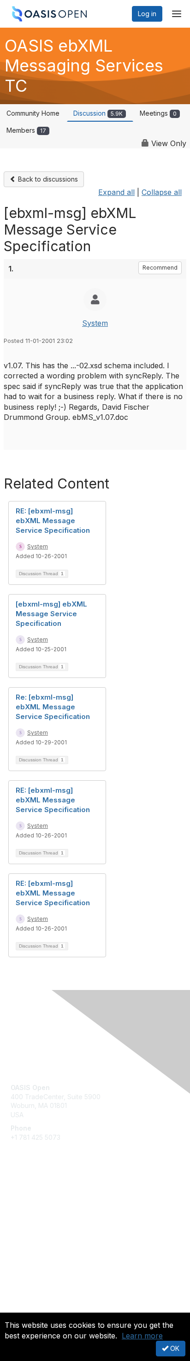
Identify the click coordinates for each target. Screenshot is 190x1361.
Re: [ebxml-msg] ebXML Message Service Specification (53, 707)
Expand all (116, 192)
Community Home (32, 113)
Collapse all (162, 192)
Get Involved (30, 1198)
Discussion (98, 113)
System (95, 323)
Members (26, 130)
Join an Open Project (43, 1211)
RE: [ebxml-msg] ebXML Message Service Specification (53, 521)
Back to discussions (47, 179)
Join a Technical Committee (53, 1225)
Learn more (142, 1335)
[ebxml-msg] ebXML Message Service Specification (51, 614)
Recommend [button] (160, 267)
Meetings (158, 113)
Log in (147, 14)
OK (173, 1348)
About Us (24, 1309)
